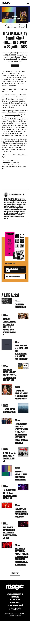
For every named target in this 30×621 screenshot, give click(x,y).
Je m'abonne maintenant (13, 277)
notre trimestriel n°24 (12, 115)
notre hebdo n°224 (20, 135)
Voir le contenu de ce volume (12, 270)
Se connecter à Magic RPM (15, 594)
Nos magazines (15, 597)
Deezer (11, 91)
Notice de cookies (15, 602)
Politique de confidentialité (15, 605)
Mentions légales (15, 600)
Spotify (4, 91)
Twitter (24, 194)
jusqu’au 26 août (7, 73)
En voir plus (15, 573)
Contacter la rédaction (15, 615)
